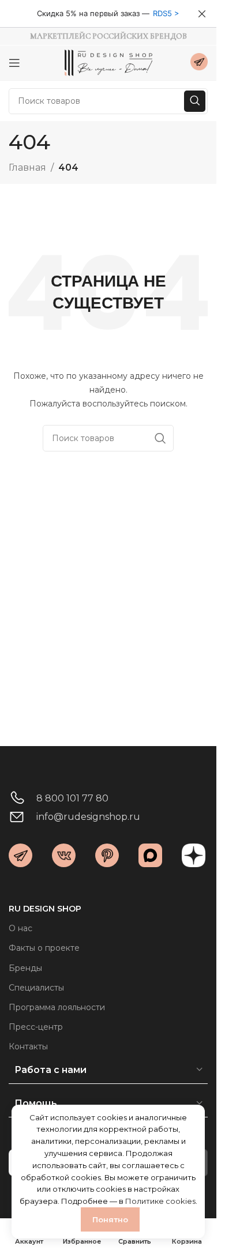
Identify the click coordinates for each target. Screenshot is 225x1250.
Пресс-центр (36, 1027)
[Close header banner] (201, 14)
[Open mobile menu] (14, 62)
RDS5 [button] (162, 13)
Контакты (28, 1046)
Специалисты (36, 987)
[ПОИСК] (194, 101)
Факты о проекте (44, 948)
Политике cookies (160, 1201)
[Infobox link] (199, 63)
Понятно (110, 1219)
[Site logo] (108, 62)
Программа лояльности (57, 1007)
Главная (27, 167)
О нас (20, 928)
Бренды (25, 968)
